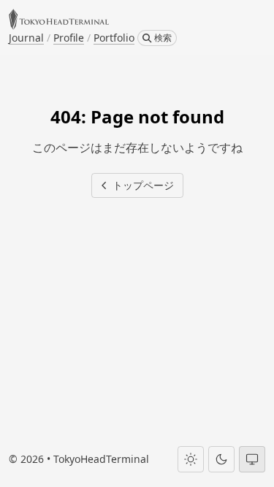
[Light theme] (191, 459)
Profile (68, 38)
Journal (26, 38)
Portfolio (114, 38)
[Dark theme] (221, 459)
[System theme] (252, 459)
